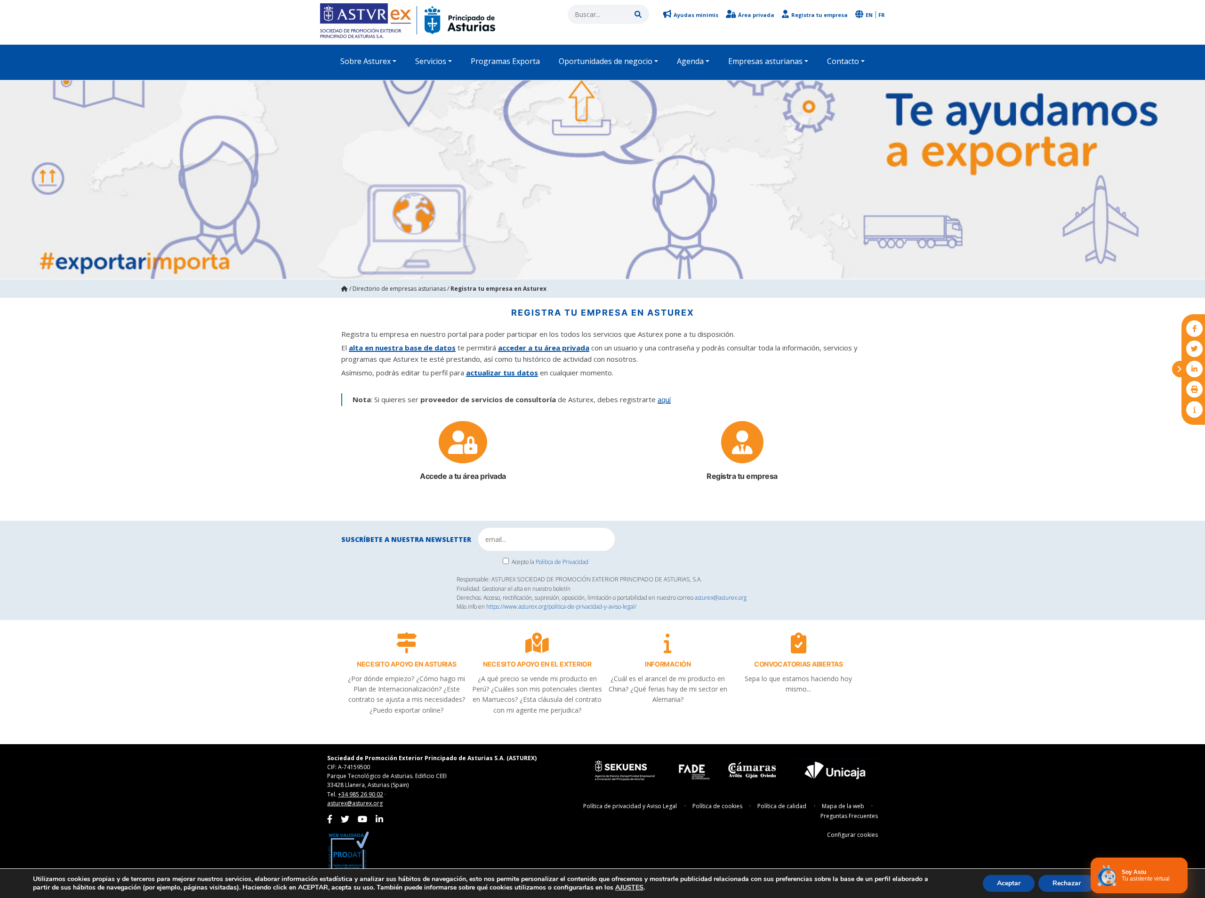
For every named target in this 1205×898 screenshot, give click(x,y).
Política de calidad (781, 806)
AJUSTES (629, 887)
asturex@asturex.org (721, 598)
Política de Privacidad (562, 562)
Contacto (843, 61)
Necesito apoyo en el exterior (537, 664)
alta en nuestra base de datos (402, 347)
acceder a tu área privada (543, 347)
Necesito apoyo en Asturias (407, 664)
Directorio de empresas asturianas (399, 289)
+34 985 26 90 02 (360, 794)
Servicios (430, 61)
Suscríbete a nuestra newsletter (406, 539)
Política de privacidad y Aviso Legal (630, 806)
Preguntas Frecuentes (849, 816)
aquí (664, 399)
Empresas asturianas (765, 61)
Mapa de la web (843, 806)
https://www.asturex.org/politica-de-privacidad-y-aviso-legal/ (561, 607)
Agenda (690, 61)
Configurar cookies (852, 835)
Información (668, 664)
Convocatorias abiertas (798, 664)
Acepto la (550, 562)
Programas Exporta (505, 61)
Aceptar (1008, 883)
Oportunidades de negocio (605, 61)
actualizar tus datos (502, 372)
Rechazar (1066, 883)
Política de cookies (717, 806)
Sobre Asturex (365, 61)
